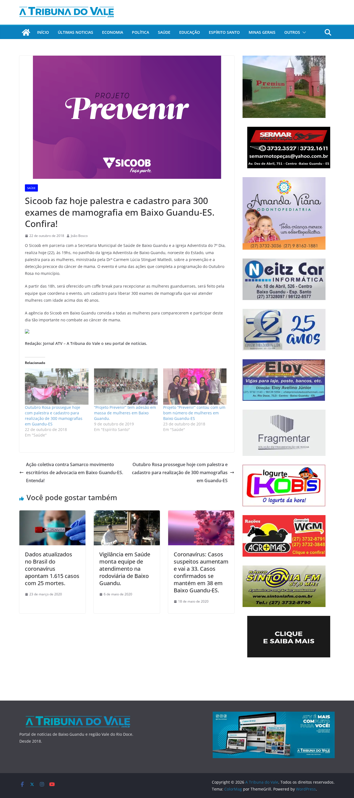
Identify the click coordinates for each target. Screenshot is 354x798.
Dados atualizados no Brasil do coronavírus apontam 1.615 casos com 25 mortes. (52, 569)
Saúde (164, 32)
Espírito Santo (224, 32)
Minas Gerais (262, 32)
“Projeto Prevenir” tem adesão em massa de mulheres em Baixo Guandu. (125, 413)
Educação (189, 32)
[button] (303, 32)
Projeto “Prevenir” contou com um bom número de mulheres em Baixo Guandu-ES (194, 413)
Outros (292, 32)
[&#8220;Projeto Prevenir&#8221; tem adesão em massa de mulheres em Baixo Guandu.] (126, 386)
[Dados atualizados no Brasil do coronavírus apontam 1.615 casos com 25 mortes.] (52, 514)
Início (43, 32)
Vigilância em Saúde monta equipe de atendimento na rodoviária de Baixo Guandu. (124, 569)
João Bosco (79, 235)
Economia (112, 32)
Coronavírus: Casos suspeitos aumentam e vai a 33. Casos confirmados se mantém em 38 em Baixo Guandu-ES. (201, 572)
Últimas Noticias (75, 32)
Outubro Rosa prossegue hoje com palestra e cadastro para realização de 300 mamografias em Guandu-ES (53, 416)
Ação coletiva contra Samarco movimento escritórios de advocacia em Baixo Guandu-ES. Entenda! (74, 472)
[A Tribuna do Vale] (26, 32)
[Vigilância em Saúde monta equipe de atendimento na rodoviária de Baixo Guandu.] (127, 514)
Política (140, 32)
